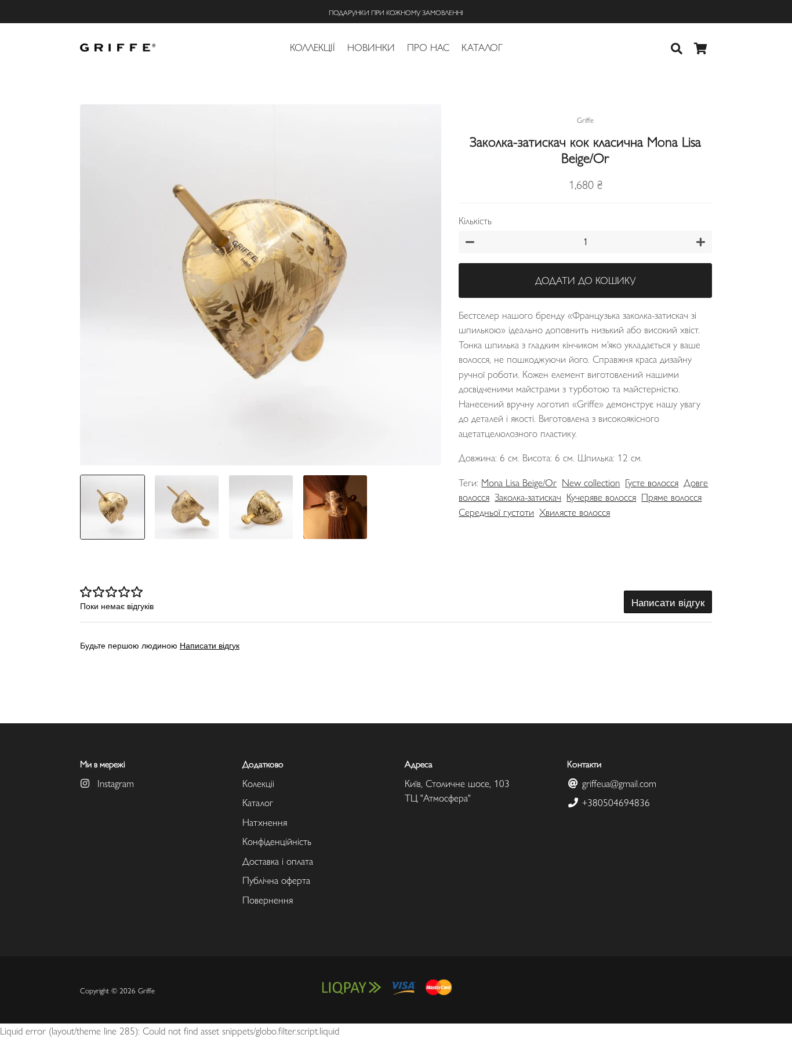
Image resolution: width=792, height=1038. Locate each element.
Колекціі (258, 783)
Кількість (475, 220)
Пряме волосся (671, 497)
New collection (591, 482)
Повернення (267, 899)
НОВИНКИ (371, 47)
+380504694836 (614, 802)
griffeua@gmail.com (617, 783)
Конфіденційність (276, 841)
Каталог (257, 802)
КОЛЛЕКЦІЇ (312, 47)
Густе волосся (651, 482)
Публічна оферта (276, 880)
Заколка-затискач (528, 497)
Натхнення (264, 822)
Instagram (114, 783)
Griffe (146, 990)
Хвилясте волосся (574, 512)
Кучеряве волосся (601, 497)
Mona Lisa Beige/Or (519, 482)
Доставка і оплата (277, 861)
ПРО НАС (428, 47)
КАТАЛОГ (482, 47)
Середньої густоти (496, 512)
